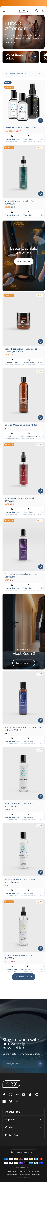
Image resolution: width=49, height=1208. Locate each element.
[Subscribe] (40, 1063)
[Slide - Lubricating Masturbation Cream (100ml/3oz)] (24, 319)
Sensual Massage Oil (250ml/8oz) (21, 425)
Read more (10, 42)
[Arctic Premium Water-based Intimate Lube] (24, 849)
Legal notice (36, 1174)
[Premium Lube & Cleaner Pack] (24, 102)
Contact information (23, 1178)
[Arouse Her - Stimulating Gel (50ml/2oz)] (24, 468)
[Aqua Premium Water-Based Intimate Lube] (24, 773)
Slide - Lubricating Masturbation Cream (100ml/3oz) (21, 350)
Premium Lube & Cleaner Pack (20, 128)
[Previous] (3, 3)
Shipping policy (12, 1174)
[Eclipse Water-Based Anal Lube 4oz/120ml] (24, 544)
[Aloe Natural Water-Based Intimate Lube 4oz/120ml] (24, 697)
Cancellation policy (25, 1174)
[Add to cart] (40, 193)
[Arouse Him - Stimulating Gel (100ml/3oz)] (24, 171)
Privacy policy (23, 1171)
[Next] (43, 3)
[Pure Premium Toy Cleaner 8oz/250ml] (24, 925)
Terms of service (34, 1171)
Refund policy (12, 1171)
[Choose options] (40, 120)
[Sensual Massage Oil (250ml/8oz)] (24, 395)
